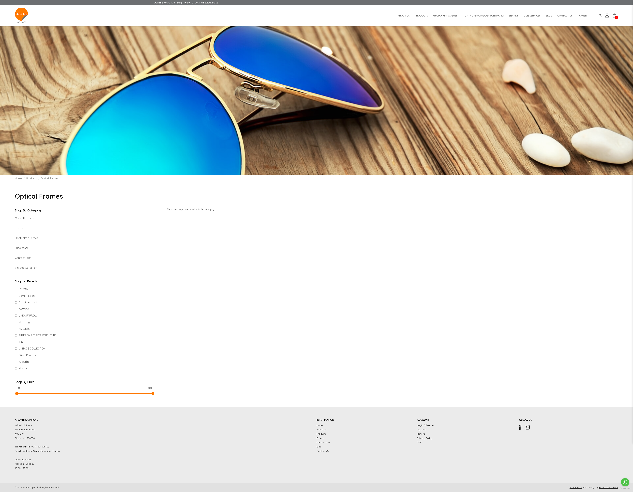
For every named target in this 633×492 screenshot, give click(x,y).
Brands (320, 438)
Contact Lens (23, 257)
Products (31, 178)
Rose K (19, 228)
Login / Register (425, 425)
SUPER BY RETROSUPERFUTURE (37, 335)
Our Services (323, 442)
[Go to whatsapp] (625, 482)
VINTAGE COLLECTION (31, 348)
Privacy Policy (424, 438)
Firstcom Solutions (608, 487)
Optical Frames (49, 178)
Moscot (23, 368)
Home (18, 178)
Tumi (21, 342)
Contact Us (322, 450)
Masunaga (24, 322)
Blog (318, 446)
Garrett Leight (27, 295)
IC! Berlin (23, 361)
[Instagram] (527, 427)
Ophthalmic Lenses (26, 238)
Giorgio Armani (27, 302)
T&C (419, 442)
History (421, 433)
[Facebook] (520, 427)
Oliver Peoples (27, 355)
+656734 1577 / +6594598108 (34, 446)
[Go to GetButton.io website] (625, 489)
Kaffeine (23, 309)
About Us (321, 429)
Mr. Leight (24, 328)
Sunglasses (22, 248)
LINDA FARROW (27, 315)
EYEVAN (23, 289)
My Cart (421, 429)
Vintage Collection (26, 267)
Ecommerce (576, 487)
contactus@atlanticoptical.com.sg (41, 450)
